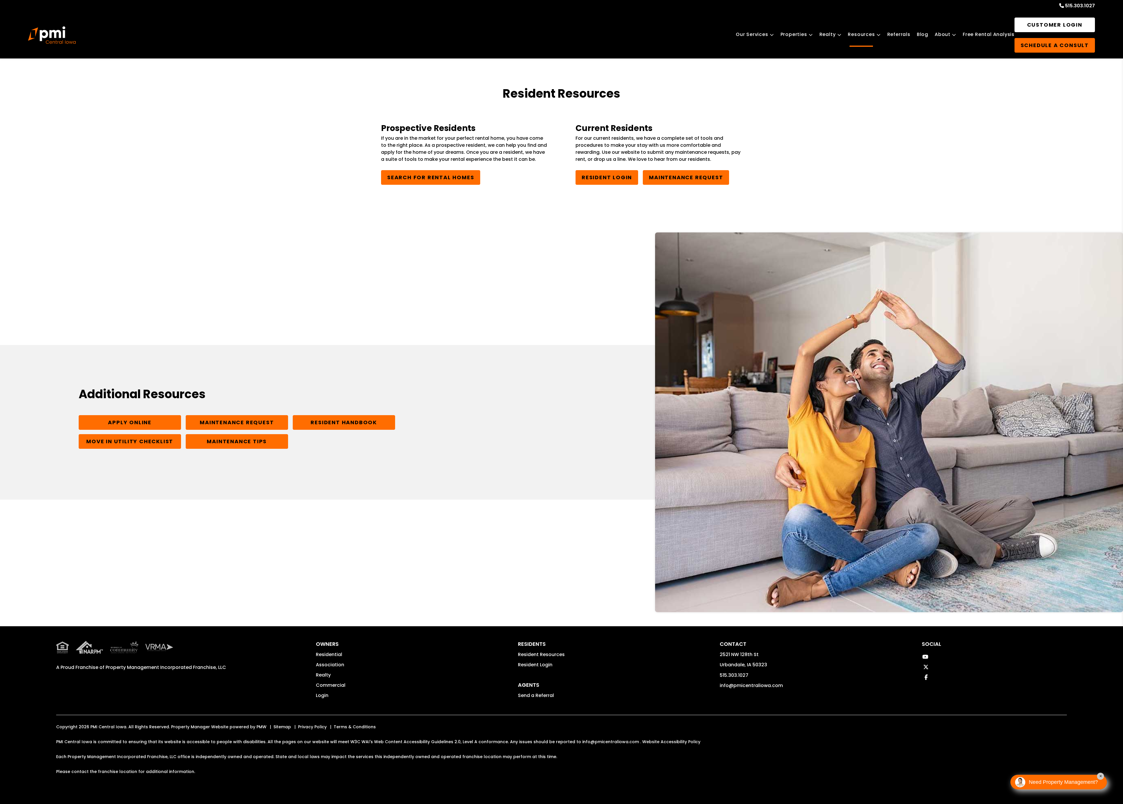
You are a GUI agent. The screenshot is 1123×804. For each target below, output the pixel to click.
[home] (52, 35)
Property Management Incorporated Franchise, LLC (166, 667)
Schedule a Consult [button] (1055, 45)
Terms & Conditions (355, 727)
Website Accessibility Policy (671, 742)
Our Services (752, 34)
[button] (925, 657)
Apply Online (129, 422)
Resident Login (607, 177)
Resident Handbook (344, 422)
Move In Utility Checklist (129, 441)
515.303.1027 (1080, 5)
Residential (329, 654)
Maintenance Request (686, 177)
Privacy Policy (312, 727)
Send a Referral (536, 695)
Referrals (898, 34)
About (942, 34)
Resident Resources (541, 654)
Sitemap (282, 727)
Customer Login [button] (1054, 24)
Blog (922, 34)
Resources (861, 34)
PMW (261, 727)
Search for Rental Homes (430, 177)
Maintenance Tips (237, 441)
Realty (827, 34)
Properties (794, 34)
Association (330, 664)
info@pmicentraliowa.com (751, 685)
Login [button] (322, 695)
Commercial (330, 685)
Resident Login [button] (535, 664)
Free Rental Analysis (989, 34)
